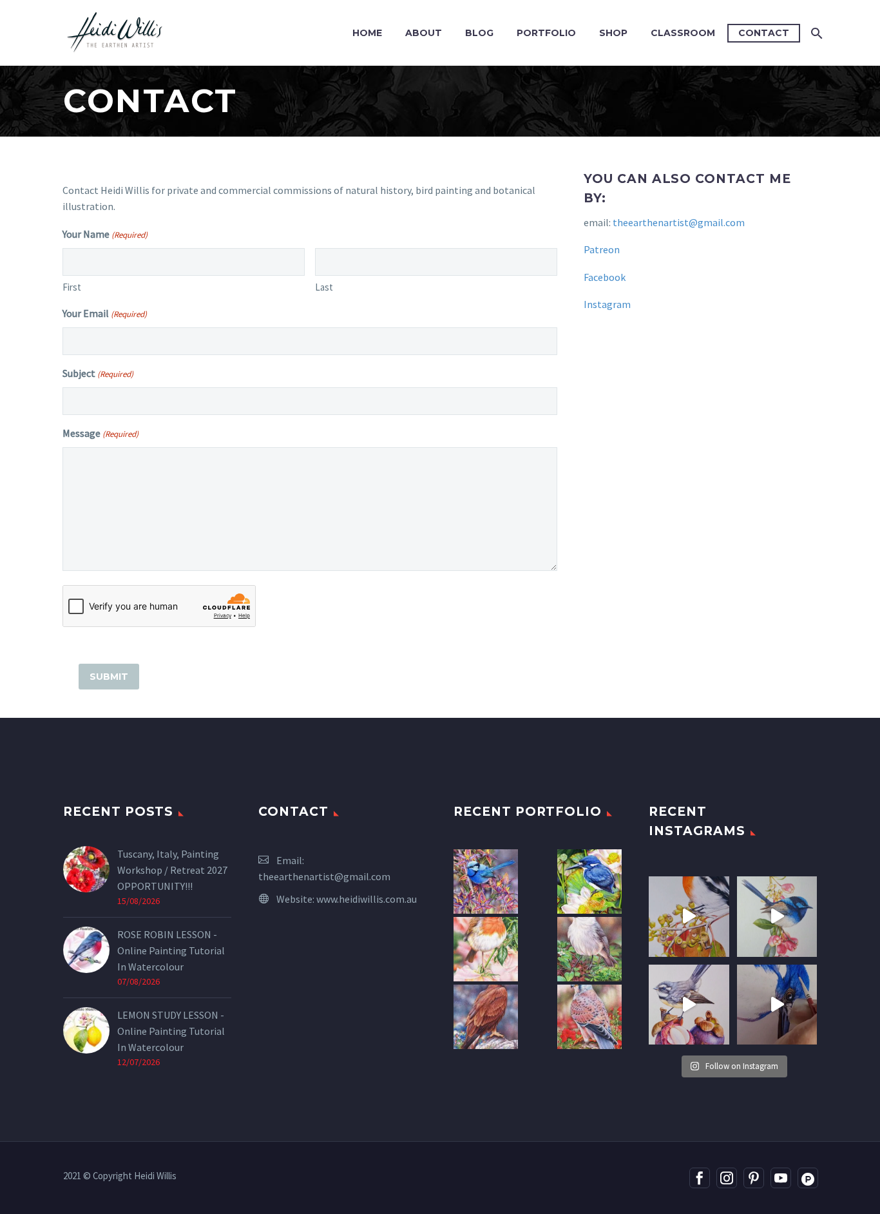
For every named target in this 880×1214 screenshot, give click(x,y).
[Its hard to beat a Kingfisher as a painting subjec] (777, 1005)
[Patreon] (808, 1178)
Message (100, 433)
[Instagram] (726, 1178)
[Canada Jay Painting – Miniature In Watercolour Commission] (589, 949)
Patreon (602, 249)
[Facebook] (699, 1178)
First (71, 287)
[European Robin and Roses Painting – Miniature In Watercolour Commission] (486, 949)
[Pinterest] (753, 1178)
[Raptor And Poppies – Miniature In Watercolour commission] (589, 1017)
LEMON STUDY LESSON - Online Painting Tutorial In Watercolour (171, 1031)
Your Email (104, 313)
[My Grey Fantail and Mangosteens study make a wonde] (689, 1005)
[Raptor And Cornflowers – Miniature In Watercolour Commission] (486, 1017)
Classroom (683, 33)
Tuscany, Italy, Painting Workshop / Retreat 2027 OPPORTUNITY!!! (172, 869)
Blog (479, 33)
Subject (97, 373)
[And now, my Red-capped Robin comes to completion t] (689, 916)
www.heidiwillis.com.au (366, 898)
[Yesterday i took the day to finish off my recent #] (777, 916)
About (423, 33)
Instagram (607, 304)
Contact (763, 33)
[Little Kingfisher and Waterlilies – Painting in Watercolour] (589, 881)
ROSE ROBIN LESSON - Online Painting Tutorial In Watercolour (171, 950)
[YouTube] (780, 1178)
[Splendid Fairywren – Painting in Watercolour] (486, 881)
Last (324, 287)
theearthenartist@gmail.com (679, 222)
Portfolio (546, 33)
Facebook (605, 277)
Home (367, 33)
